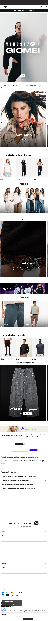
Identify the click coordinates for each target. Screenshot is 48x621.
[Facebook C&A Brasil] (30, 527)
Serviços (3, 571)
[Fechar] (46, 616)
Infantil (3, 539)
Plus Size (3, 547)
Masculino (29, 444)
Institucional (4, 563)
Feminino (19, 444)
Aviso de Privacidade (19, 616)
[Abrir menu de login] (41, 7)
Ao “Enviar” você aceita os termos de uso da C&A (24, 452)
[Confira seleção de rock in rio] (24, 294)
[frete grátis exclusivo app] (24, 12)
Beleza (3, 551)
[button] (38, 7)
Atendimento (4, 579)
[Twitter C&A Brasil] (27, 527)
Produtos (3, 567)
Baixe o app (4, 575)
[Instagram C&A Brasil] (18, 527)
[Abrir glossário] (25, 558)
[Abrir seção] (26, 531)
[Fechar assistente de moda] (20, 601)
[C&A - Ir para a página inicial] (5, 6)
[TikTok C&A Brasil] (21, 527)
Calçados (3, 543)
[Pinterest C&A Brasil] (24, 527)
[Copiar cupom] (45, 3)
